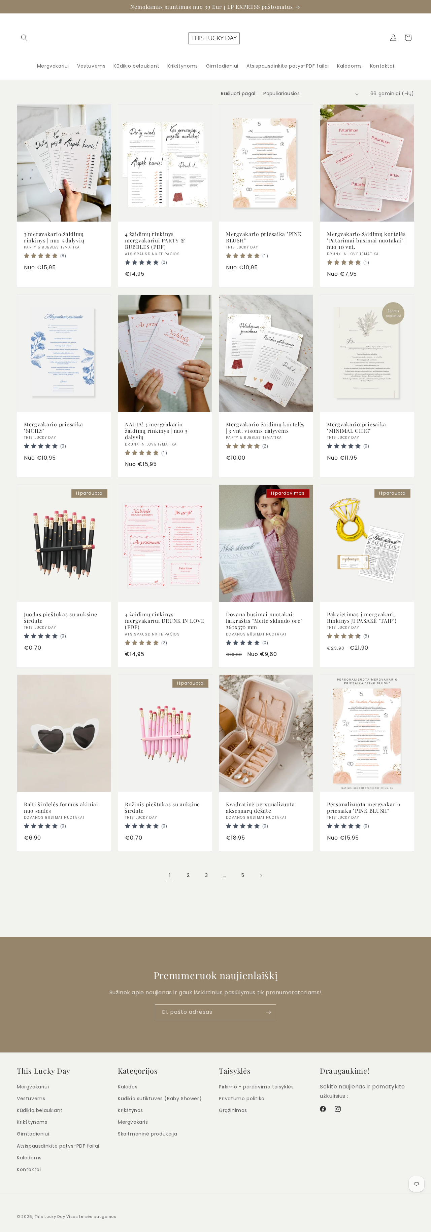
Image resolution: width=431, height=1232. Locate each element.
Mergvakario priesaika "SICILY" (53, 427)
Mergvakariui (33, 1086)
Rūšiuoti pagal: (239, 93)
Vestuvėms (31, 1098)
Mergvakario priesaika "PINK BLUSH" (263, 237)
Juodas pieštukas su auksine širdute (60, 617)
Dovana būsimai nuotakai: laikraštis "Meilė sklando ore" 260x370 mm (264, 620)
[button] (24, 37)
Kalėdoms (29, 1157)
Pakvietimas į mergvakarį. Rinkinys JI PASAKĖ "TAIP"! (361, 617)
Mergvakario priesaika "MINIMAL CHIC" (356, 427)
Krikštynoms (32, 1122)
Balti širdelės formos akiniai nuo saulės (61, 807)
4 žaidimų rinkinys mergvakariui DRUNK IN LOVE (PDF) (165, 620)
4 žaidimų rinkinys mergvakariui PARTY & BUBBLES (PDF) (155, 240)
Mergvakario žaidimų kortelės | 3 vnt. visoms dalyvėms (265, 427)
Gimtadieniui (33, 1134)
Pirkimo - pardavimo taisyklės (256, 1086)
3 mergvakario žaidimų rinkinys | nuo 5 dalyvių (54, 237)
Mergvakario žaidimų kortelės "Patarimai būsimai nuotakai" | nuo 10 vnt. (367, 240)
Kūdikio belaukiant (40, 1110)
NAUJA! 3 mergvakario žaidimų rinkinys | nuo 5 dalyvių (156, 430)
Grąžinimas (233, 1110)
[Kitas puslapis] (261, 875)
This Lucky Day (50, 1216)
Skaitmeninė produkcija (147, 1134)
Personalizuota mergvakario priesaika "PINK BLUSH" (364, 807)
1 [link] (170, 875)
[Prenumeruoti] (268, 1012)
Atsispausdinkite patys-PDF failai (58, 1146)
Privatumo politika (242, 1098)
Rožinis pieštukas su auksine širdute (162, 807)
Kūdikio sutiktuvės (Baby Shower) (160, 1098)
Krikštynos (130, 1110)
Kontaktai (29, 1169)
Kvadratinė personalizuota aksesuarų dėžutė (260, 807)
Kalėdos (127, 1086)
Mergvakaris (133, 1122)
